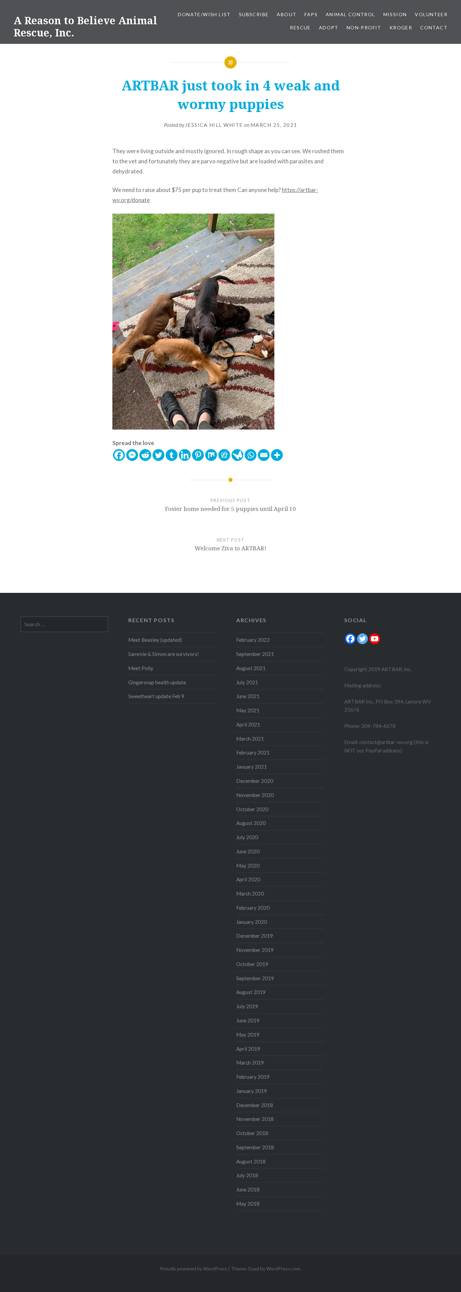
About (286, 14)
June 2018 (248, 1189)
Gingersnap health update (157, 682)
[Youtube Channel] (374, 638)
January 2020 (251, 922)
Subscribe (254, 14)
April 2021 (248, 724)
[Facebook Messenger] (132, 455)
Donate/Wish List (204, 14)
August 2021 (251, 668)
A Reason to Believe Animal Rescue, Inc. (85, 26)
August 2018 (251, 1161)
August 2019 (251, 992)
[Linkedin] (185, 455)
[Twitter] (158, 455)
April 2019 (248, 1049)
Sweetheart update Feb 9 (156, 696)
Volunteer (431, 14)
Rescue (300, 27)
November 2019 (255, 950)
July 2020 (247, 837)
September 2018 (255, 1147)
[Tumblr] (172, 455)
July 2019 (247, 1006)
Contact (434, 27)
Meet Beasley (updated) (155, 640)
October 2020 (252, 809)
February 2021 (253, 752)
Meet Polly (140, 668)
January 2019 (251, 1091)
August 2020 (251, 823)
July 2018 (247, 1175)
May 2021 (248, 710)
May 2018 (248, 1204)
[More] (277, 455)
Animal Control (350, 14)
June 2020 (248, 851)
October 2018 (252, 1133)
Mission (395, 14)
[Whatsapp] (250, 455)
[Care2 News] (237, 455)
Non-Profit (364, 27)
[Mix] (211, 455)
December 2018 (254, 1105)
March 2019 (250, 1063)
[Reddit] (145, 455)
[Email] (264, 455)
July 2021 (247, 682)
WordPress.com (283, 1268)
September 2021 (255, 654)
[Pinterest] (198, 455)
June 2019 (248, 1020)
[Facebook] (119, 455)
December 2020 (254, 781)
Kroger (400, 27)
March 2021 (250, 739)
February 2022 (253, 640)
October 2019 (252, 964)
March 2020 (250, 893)
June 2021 (248, 696)
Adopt (328, 27)
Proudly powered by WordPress (193, 1268)
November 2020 (255, 795)
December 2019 (254, 936)
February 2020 (253, 908)
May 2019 (248, 1035)
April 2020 (248, 879)
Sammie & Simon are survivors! (163, 654)
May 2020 (248, 865)
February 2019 (253, 1077)
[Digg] (224, 455)
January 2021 (251, 767)
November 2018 (255, 1119)
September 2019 (255, 978)
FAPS (311, 14)
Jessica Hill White (214, 125)
